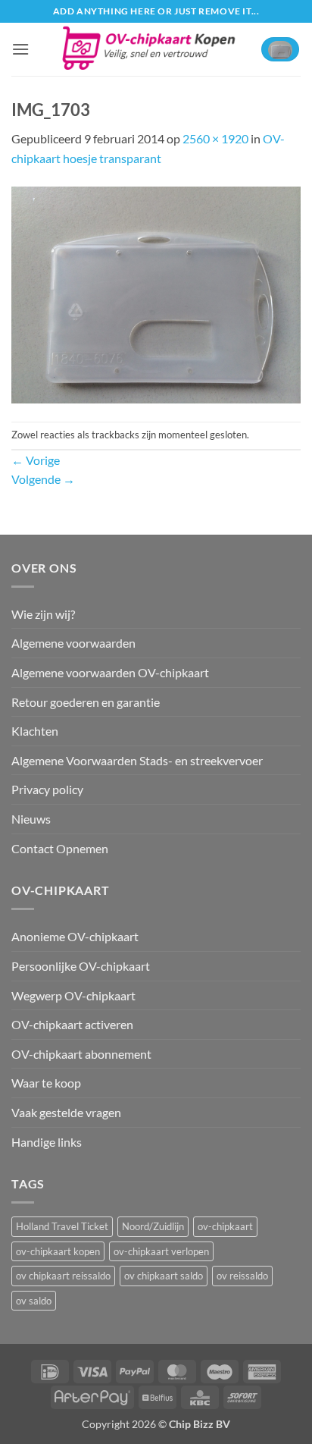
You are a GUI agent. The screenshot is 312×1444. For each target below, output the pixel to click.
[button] (20, 48)
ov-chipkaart (225, 1226)
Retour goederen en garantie (85, 702)
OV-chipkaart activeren (72, 1024)
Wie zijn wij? (43, 614)
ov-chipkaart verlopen (161, 1251)
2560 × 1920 (215, 138)
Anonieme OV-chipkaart (75, 936)
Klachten (34, 731)
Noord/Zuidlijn (153, 1226)
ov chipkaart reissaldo (63, 1276)
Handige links (46, 1142)
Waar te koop (46, 1082)
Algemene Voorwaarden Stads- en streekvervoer (137, 760)
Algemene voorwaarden (73, 643)
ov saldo (33, 1301)
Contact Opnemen (59, 848)
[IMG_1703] (156, 293)
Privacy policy (47, 789)
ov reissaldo (242, 1276)
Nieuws (31, 818)
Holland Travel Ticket (62, 1226)
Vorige (35, 460)
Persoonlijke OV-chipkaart (80, 966)
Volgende (43, 479)
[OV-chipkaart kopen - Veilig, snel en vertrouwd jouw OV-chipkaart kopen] (148, 49)
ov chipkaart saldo (163, 1276)
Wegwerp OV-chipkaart (73, 995)
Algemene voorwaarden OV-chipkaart (110, 672)
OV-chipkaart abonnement (81, 1054)
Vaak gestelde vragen (66, 1112)
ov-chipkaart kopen (58, 1251)
